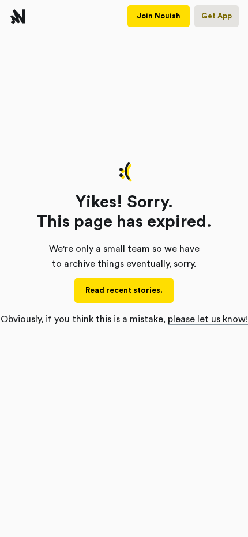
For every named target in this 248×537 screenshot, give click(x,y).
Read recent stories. (124, 290)
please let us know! (208, 319)
